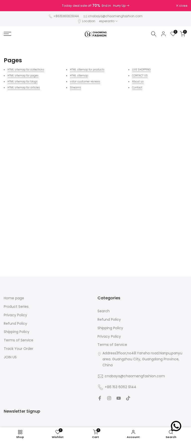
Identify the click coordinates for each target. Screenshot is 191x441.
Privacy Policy (15, 315)
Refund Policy (15, 323)
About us (138, 81)
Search (103, 311)
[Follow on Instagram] (109, 398)
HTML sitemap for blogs (22, 81)
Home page (14, 298)
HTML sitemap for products (87, 69)
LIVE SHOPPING (141, 69)
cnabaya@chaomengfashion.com (115, 16)
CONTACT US (140, 75)
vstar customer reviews (85, 81)
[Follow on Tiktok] (128, 398)
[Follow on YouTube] (118, 398)
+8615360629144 (66, 16)
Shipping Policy (16, 331)
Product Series (16, 306)
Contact (137, 87)
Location (88, 21)
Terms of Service (18, 340)
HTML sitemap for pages (23, 75)
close (10, 5)
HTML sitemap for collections (25, 69)
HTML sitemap (79, 75)
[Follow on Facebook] (99, 398)
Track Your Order (18, 348)
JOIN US (10, 357)
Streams (75, 87)
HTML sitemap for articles (23, 87)
